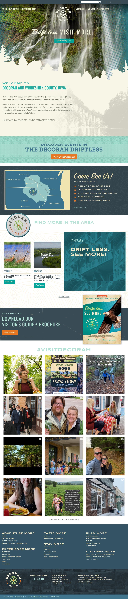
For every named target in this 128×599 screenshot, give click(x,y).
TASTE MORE (80, 9)
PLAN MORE (90, 9)
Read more (9, 282)
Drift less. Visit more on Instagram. (64, 519)
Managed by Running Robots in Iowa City (42, 597)
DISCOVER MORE (103, 9)
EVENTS (4, 9)
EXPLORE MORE (14, 9)
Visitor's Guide (116, 1)
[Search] (99, 2)
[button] (2, 41)
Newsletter (106, 1)
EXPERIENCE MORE (29, 9)
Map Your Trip (80, 207)
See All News (64, 297)
